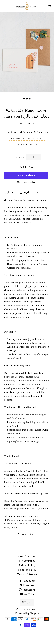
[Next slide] (34, 99)
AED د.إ (26, 602)
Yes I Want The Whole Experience (27, 138)
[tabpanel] (27, 51)
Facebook (28, 581)
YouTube (28, 594)
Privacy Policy (27, 561)
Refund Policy (27, 565)
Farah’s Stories (27, 556)
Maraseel (32, 609)
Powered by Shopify (27, 613)
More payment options (26, 182)
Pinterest (28, 585)
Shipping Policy (27, 570)
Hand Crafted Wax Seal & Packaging (27, 132)
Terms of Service (27, 574)
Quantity (18, 157)
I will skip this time (27, 144)
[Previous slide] (19, 99)
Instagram (28, 590)
